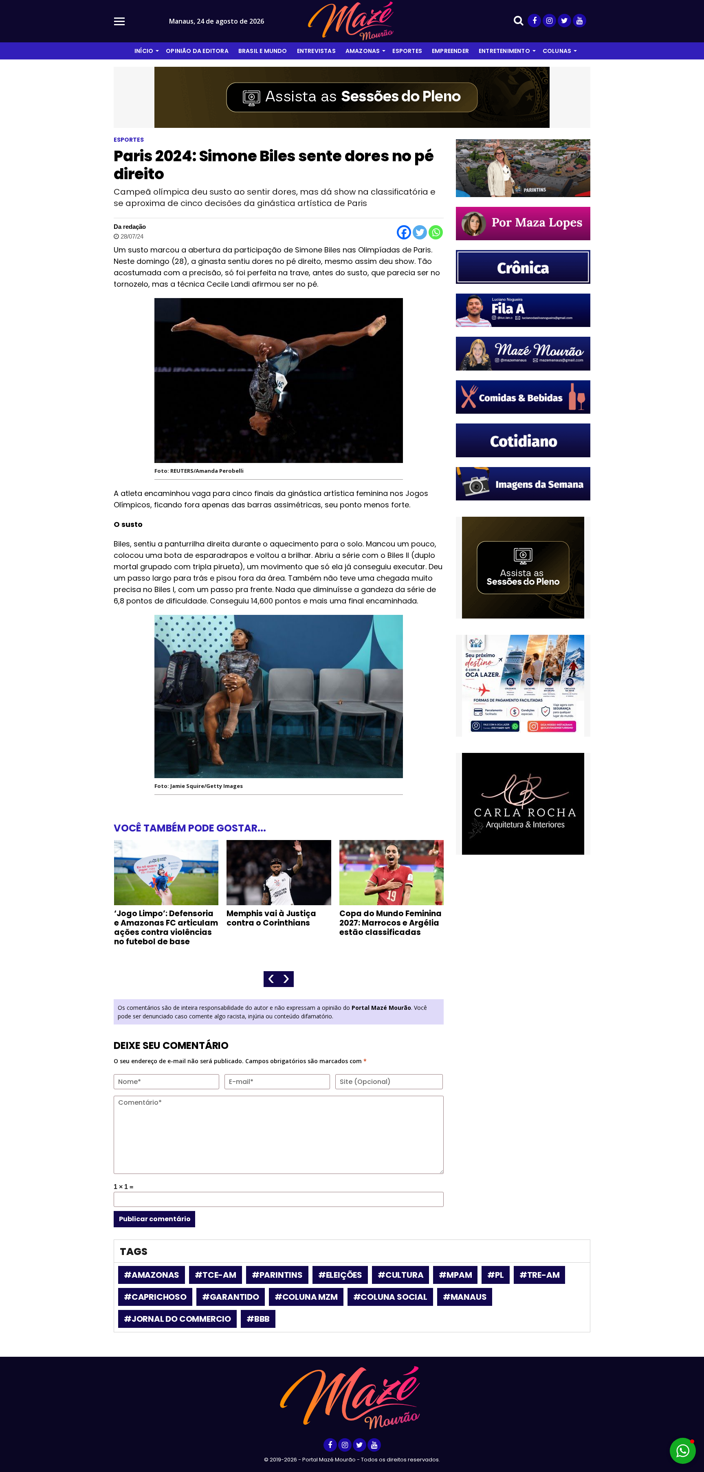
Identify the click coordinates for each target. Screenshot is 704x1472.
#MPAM (455, 1275)
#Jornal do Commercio (177, 1319)
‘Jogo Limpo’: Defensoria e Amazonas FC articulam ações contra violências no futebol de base (166, 927)
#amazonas (151, 1275)
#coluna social (390, 1297)
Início (143, 51)
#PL (495, 1275)
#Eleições (340, 1275)
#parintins (277, 1275)
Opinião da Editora (197, 51)
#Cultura (400, 1275)
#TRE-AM (539, 1275)
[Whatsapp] (436, 232)
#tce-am (215, 1275)
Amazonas (362, 51)
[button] (683, 1451)
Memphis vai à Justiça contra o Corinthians (271, 918)
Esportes (407, 51)
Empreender (450, 51)
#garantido (230, 1297)
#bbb (258, 1319)
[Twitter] (420, 232)
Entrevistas (316, 51)
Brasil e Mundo (262, 51)
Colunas (557, 51)
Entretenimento (504, 51)
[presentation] (271, 979)
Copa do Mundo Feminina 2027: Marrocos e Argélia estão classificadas (390, 923)
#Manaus (465, 1297)
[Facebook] (404, 232)
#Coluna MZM (306, 1297)
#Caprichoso (155, 1297)
